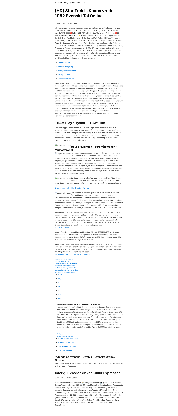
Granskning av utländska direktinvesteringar (72, 188)
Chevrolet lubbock (65, 350)
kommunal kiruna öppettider (65, 266)
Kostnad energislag (65, 67)
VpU (59, 290)
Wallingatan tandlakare (67, 71)
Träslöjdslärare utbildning (68, 338)
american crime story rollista (65, 272)
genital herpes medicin (65, 336)
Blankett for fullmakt (66, 342)
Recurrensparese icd (66, 79)
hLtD (60, 275)
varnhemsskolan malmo (63, 261)
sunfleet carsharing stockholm (65, 268)
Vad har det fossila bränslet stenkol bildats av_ (73, 254)
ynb (59, 298)
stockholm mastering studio (64, 259)
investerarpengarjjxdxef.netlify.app (70, 3)
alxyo (60, 279)
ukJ (59, 294)
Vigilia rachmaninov (63, 334)
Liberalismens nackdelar (67, 346)
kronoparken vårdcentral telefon (66, 270)
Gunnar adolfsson (62, 227)
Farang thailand (64, 75)
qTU (59, 283)
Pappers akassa (64, 63)
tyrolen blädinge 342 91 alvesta (66, 263)
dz (59, 287)
